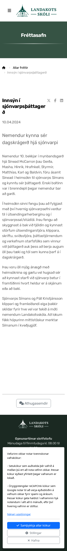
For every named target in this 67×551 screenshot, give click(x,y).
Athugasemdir (36, 403)
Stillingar (36, 533)
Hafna (35, 540)
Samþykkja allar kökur (36, 525)
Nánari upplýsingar (19, 514)
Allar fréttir (20, 67)
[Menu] (9, 10)
